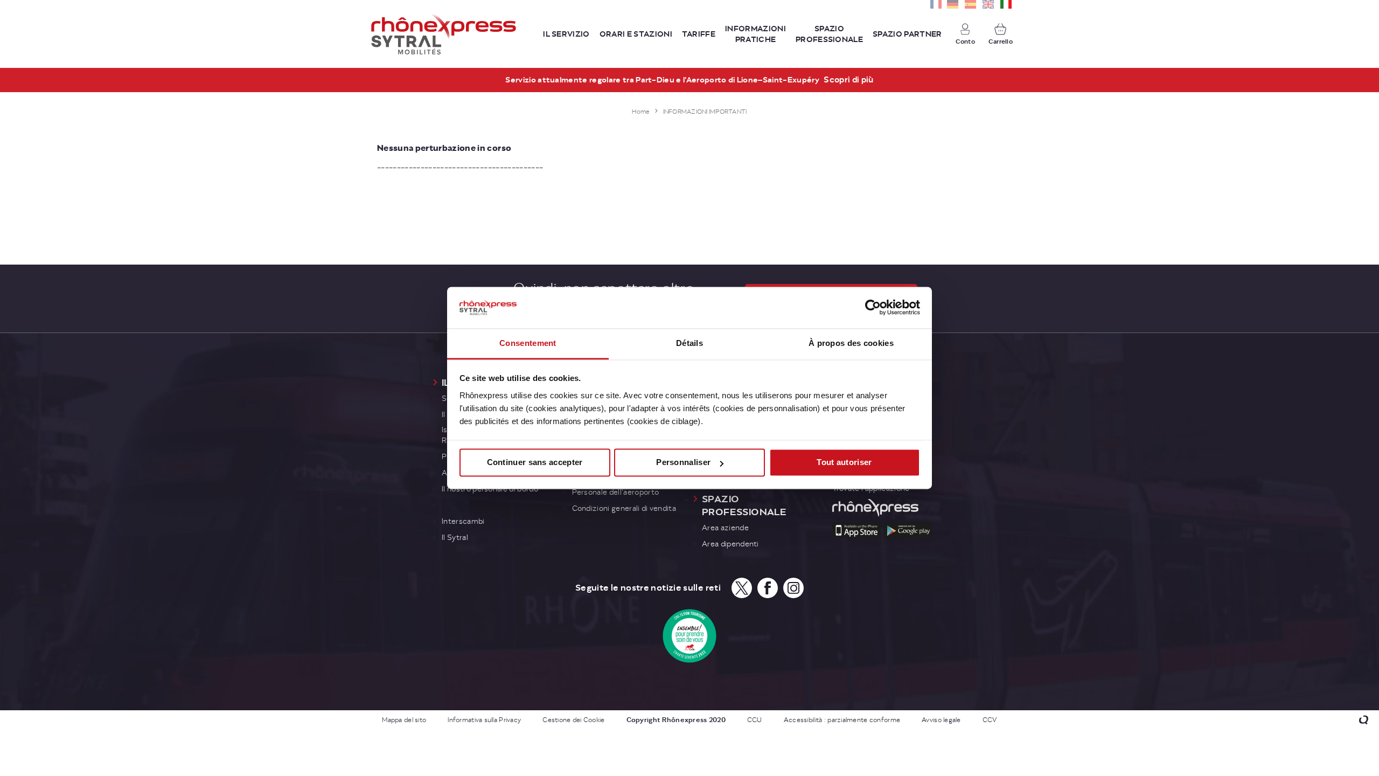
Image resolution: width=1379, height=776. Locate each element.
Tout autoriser (844, 462)
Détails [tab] (689, 343)
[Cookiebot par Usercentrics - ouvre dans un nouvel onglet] (873, 308)
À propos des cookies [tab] (851, 343)
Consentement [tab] (527, 343)
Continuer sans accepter (535, 462)
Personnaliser (683, 462)
